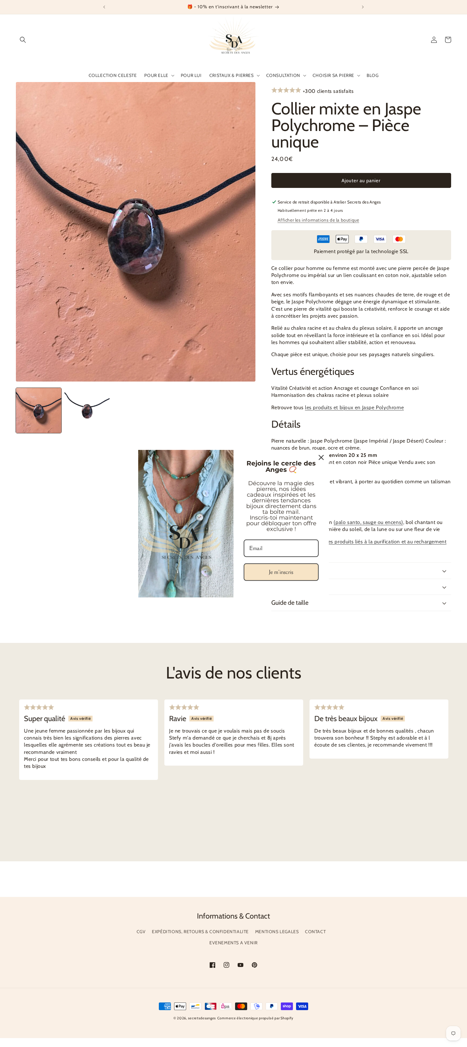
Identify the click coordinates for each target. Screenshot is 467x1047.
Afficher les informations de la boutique (318, 220)
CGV (141, 931)
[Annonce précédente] (104, 7)
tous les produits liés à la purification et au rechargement (380, 542)
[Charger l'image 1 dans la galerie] (38, 410)
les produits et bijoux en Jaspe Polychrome (354, 407)
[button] (23, 40)
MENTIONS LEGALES (277, 931)
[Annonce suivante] (363, 7)
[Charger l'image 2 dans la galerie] (87, 410)
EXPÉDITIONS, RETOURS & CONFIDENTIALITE (200, 931)
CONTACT (315, 931)
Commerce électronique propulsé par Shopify (255, 1018)
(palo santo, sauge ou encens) (368, 522)
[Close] (321, 457)
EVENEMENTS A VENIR (233, 943)
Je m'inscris (281, 571)
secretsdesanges (202, 1018)
